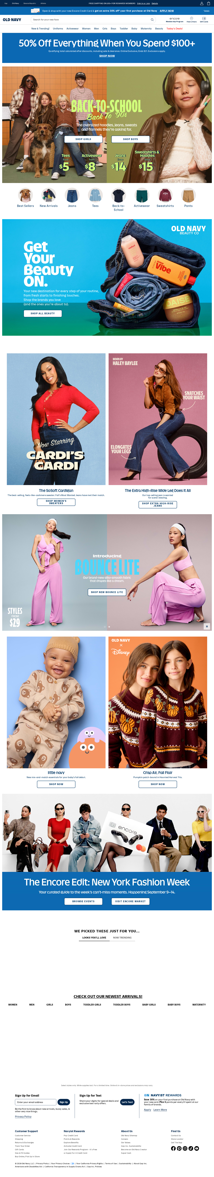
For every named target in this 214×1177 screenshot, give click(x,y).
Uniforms (58, 29)
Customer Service (22, 1135)
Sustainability (125, 1163)
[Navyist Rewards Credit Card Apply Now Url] (107, 11)
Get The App (176, 1142)
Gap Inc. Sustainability (131, 1146)
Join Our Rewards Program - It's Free (80, 1149)
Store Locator (177, 1139)
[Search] (152, 19)
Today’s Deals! (175, 29)
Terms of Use (111, 1163)
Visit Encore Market (130, 901)
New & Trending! (40, 29)
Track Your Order (22, 1146)
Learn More (160, 1109)
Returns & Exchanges (24, 1142)
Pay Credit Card (71, 1135)
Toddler (124, 29)
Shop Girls (83, 139)
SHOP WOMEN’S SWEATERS (56, 502)
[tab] (94, 938)
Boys (113, 29)
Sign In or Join (143, 3)
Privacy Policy (23, 1116)
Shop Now (56, 784)
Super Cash (126, 1153)
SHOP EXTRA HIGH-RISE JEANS (158, 504)
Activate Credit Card (73, 1146)
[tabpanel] (107, 947)
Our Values (125, 1142)
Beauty (159, 29)
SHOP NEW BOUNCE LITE (107, 592)
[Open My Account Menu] (201, 3)
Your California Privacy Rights (89, 1163)
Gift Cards (19, 1149)
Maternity (146, 29)
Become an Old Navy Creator (134, 1149)
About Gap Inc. (140, 1163)
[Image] (107, 48)
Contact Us (176, 1135)
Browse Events (83, 901)
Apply (147, 1109)
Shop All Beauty (43, 313)
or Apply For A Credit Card (75, 1153)
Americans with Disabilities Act (28, 1166)
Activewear (73, 29)
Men (96, 29)
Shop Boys (130, 139)
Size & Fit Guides (22, 1153)
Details (155, 3)
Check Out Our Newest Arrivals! (108, 996)
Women (86, 29)
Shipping (19, 1139)
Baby (134, 29)
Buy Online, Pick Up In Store (27, 1156)
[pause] (207, 626)
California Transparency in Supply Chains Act (65, 1166)
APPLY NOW (167, 11)
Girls (104, 29)
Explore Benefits (71, 1142)
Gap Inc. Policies (94, 1166)
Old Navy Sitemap (129, 1135)
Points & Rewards (72, 1139)
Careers (124, 1139)
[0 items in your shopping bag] (208, 3)
